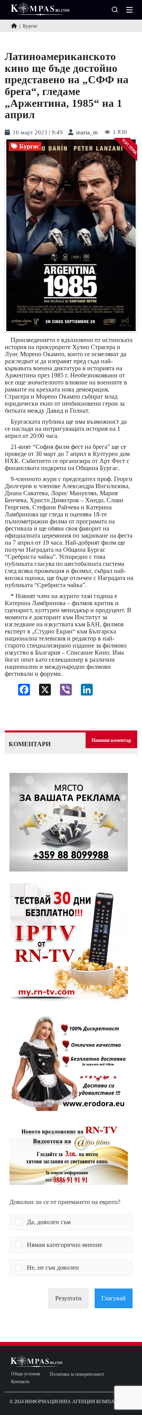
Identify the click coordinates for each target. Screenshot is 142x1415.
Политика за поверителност (77, 1374)
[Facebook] (21, 691)
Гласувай (113, 1298)
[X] (42, 691)
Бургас (29, 146)
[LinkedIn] (83, 691)
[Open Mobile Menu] (129, 10)
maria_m (87, 132)
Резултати (68, 1298)
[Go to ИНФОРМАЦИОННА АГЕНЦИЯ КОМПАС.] (14, 25)
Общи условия (25, 1374)
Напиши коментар (111, 740)
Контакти (20, 1381)
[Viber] (62, 691)
